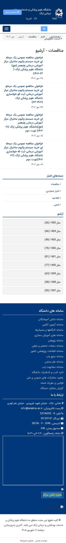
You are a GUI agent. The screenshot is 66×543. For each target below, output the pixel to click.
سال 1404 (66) (53, 231)
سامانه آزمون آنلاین (52, 325)
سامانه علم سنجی (54, 362)
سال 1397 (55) (53, 291)
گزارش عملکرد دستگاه (51, 388)
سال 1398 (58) (53, 282)
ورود (54, 18)
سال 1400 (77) (53, 265)
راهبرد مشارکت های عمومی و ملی (45, 378)
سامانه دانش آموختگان (50, 319)
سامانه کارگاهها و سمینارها (49, 330)
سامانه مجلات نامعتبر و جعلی (47, 346)
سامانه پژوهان (55, 340)
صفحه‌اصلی (55, 37)
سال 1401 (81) (53, 257)
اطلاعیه (55, 198)
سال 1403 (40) (53, 240)
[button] (12, 12)
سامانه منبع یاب (54, 356)
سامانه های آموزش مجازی (48, 335)
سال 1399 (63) (53, 274)
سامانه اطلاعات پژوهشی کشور (47, 351)
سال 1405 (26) (53, 223)
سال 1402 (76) (53, 248)
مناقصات (32, 37)
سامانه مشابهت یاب (52, 367)
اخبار (43, 37)
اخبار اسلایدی (52, 191)
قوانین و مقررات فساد (51, 383)
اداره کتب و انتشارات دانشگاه (47, 372)
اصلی (56, 205)
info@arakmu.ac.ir (32, 408)
